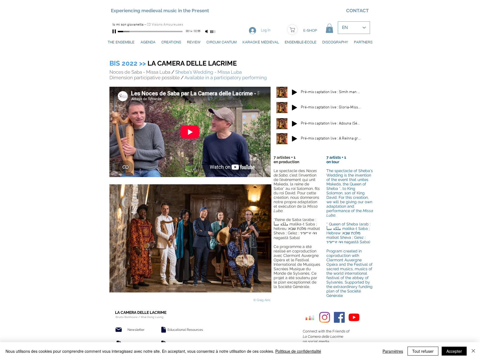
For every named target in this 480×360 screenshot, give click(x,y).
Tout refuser (423, 351)
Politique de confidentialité (298, 351)
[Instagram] (324, 317)
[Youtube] (354, 317)
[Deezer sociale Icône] (309, 317)
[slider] (213, 31)
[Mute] (207, 31)
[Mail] (118, 329)
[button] (329, 28)
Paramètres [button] (392, 351)
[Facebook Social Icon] (339, 317)
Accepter (454, 351)
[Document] (163, 329)
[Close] (473, 351)
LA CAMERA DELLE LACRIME (173, 63)
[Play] (114, 31)
